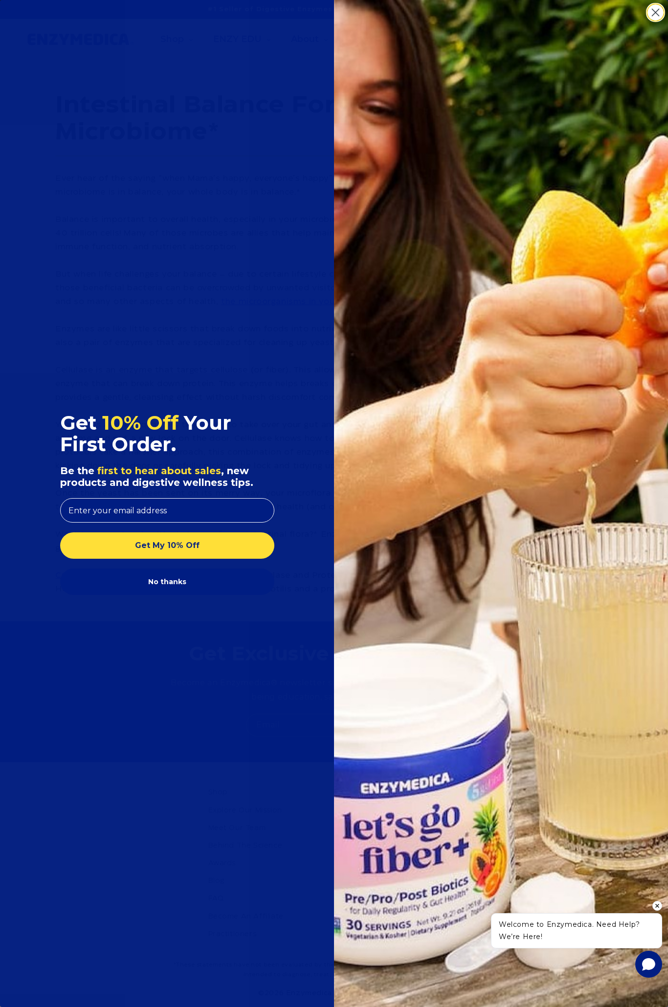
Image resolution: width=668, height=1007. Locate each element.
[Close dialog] (655, 12)
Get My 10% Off (167, 545)
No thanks (167, 581)
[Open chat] (648, 964)
